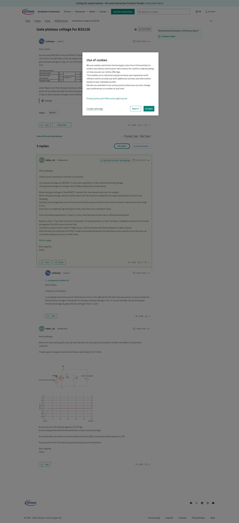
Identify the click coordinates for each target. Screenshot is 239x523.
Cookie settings (95, 108)
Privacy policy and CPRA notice (101, 98)
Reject (135, 108)
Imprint (123, 98)
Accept (149, 108)
